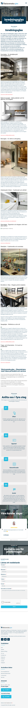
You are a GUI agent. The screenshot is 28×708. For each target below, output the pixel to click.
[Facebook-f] (2, 621)
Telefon (2, 579)
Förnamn (3, 565)
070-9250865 (7, 696)
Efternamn (3, 569)
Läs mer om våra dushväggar (7, 94)
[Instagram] (8, 621)
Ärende (2, 584)
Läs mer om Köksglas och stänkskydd (8, 221)
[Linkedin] (5, 621)
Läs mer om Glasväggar (5, 243)
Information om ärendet (6, 588)
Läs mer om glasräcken (5, 362)
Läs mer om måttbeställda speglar (7, 135)
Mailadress (3, 574)
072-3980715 (7, 689)
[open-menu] (25, 3)
